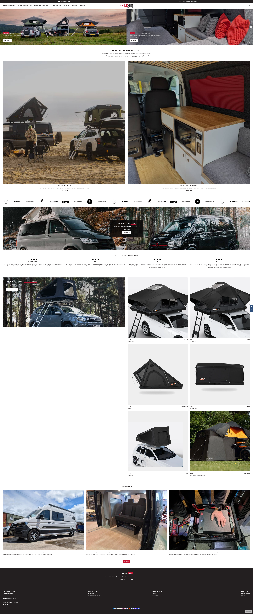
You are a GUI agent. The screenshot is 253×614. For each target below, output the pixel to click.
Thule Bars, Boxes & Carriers (94, 604)
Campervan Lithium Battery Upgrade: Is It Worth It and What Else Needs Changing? (197, 552)
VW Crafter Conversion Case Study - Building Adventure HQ (23, 552)
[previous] (2, 27)
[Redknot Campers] (126, 6)
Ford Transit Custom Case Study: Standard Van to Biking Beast (107, 552)
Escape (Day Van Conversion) (94, 597)
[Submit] (132, 579)
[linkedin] (7, 605)
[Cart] (249, 5)
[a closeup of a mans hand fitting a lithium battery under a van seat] (209, 520)
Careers (154, 599)
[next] (251, 27)
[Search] (244, 5)
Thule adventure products (138, 56)
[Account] (246, 5)
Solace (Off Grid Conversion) (94, 599)
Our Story (155, 593)
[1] (248, 42)
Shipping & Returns (245, 597)
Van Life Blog (155, 595)
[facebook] (4, 605)
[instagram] (5, 605)
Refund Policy (244, 599)
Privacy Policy (244, 595)
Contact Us (155, 597)
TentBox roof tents (124, 56)
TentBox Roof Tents (92, 593)
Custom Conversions (92, 602)
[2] (249, 42)
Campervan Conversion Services (95, 595)
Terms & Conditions (245, 593)
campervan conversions (114, 56)
